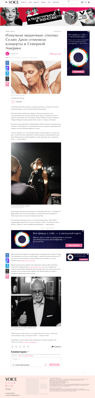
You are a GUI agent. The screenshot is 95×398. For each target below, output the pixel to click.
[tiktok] (9, 386)
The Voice (14, 2)
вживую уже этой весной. (28, 260)
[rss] (6, 383)
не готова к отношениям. (30, 342)
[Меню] (6, 2)
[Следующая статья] (47, 372)
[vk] (9, 383)
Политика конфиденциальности (12, 395)
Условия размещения (10, 393)
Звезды (7, 31)
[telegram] (12, 383)
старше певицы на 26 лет (35, 267)
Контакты (8, 389)
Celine (35, 57)
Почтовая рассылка (82, 2)
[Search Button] (85, 2)
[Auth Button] (89, 2)
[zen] (14, 383)
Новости (12, 31)
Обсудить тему (56, 54)
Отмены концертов (29, 57)
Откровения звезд (12, 57)
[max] (12, 386)
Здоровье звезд (20, 57)
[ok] (6, 386)
